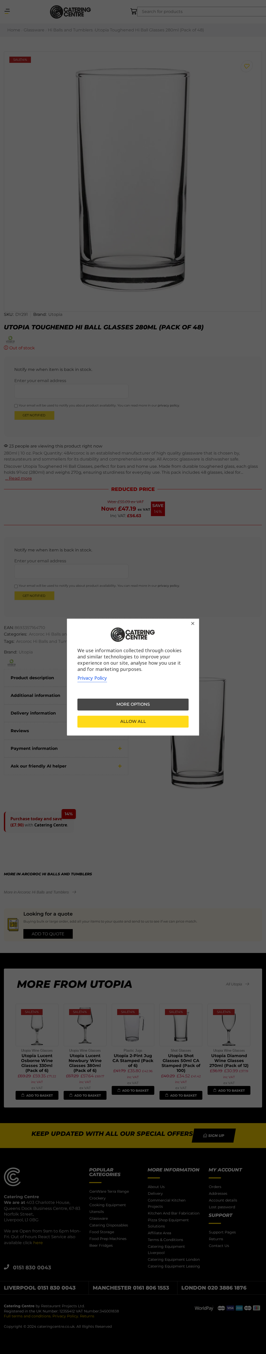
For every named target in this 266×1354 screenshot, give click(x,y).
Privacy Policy (92, 678)
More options (133, 704)
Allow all (133, 721)
